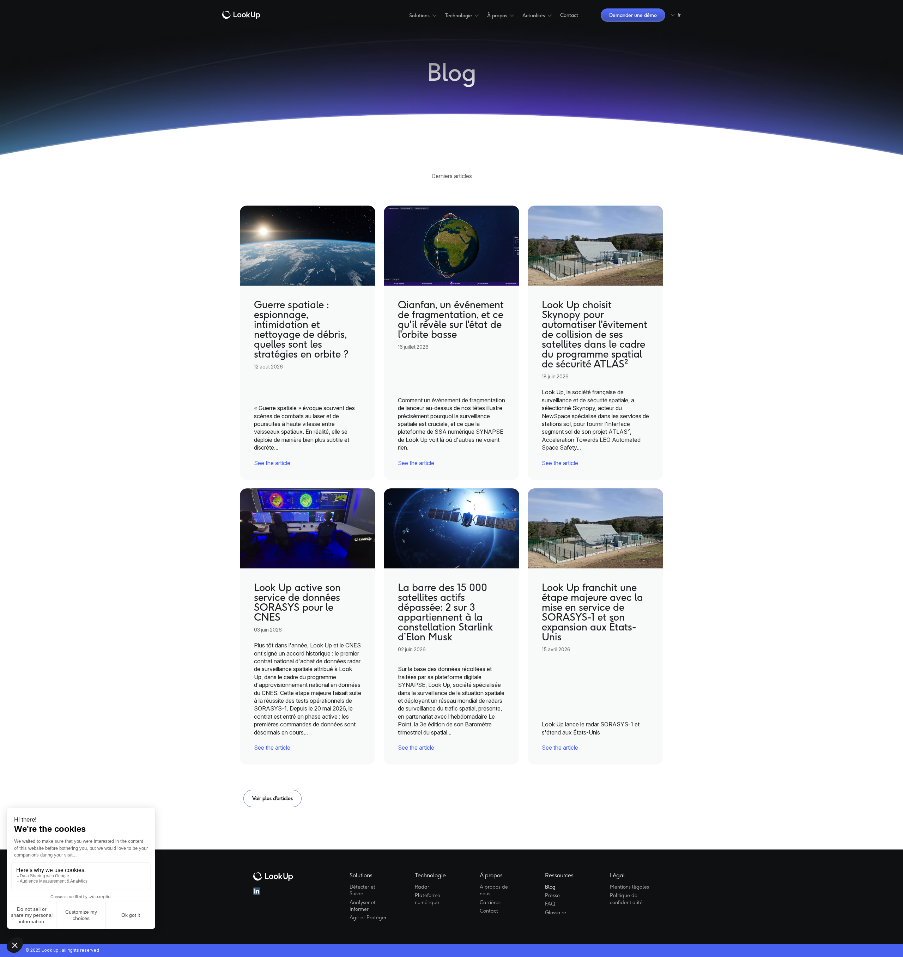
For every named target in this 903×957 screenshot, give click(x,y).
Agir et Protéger (368, 917)
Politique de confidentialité (626, 899)
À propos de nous (494, 890)
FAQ (550, 904)
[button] (422, 15)
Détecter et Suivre (362, 890)
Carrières (490, 902)
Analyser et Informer (363, 906)
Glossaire (555, 912)
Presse (552, 895)
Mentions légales (629, 887)
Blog (550, 887)
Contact (569, 15)
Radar (422, 887)
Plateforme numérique (427, 899)
